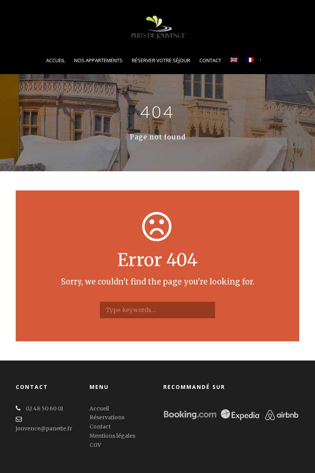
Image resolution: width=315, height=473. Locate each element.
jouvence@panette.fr (44, 428)
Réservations (107, 417)
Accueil (55, 60)
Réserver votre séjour (161, 60)
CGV (95, 445)
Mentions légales (112, 435)
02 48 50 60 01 (44, 408)
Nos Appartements (98, 60)
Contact (210, 60)
